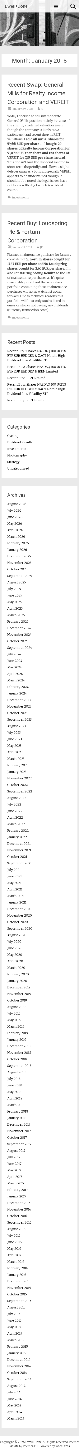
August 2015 (16, 1307)
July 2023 (14, 732)
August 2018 (16, 1072)
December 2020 (19, 909)
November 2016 (19, 1209)
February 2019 (17, 1033)
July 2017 (13, 1157)
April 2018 (14, 1098)
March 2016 (15, 1262)
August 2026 (16, 504)
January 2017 (16, 1196)
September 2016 (19, 1222)
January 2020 (17, 981)
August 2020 (16, 935)
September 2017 (19, 1144)
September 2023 (19, 719)
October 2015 (17, 1294)
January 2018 (16, 1118)
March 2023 (16, 759)
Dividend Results (20, 442)
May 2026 (14, 523)
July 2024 (14, 654)
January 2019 (16, 1039)
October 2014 (17, 1373)
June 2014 (14, 1399)
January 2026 (17, 550)
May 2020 (14, 955)
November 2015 (19, 1288)
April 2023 (14, 752)
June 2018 (14, 1085)
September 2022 (19, 791)
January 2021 (16, 902)
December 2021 (19, 843)
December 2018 (18, 1046)
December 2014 (18, 1360)
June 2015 (14, 1320)
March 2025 (16, 615)
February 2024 (18, 687)
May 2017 (14, 1170)
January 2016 (16, 1275)
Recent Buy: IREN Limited (26, 378)
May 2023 (14, 746)
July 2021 (14, 870)
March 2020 (16, 968)
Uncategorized (18, 468)
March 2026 (16, 536)
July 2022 (14, 804)
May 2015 (14, 1327)
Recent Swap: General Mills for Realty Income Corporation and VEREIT (38, 93)
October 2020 (17, 922)
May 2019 (14, 1020)
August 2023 (16, 726)
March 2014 (15, 1418)
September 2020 (19, 928)
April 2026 (15, 530)
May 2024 (14, 667)
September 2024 (19, 648)
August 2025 (16, 582)
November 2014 (19, 1366)
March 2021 (16, 896)
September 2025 (19, 576)
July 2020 (14, 941)
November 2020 (19, 915)
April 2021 (14, 889)
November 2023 (19, 706)
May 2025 (14, 602)
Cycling (13, 436)
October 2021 (17, 857)
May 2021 (14, 883)
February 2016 (17, 1268)
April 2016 (14, 1255)
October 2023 (17, 713)
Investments (20, 197)
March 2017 (15, 1183)
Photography (17, 455)
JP (42, 108)
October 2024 (17, 641)
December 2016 (18, 1203)
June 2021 (14, 876)
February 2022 (18, 830)
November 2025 (19, 563)
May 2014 (14, 1405)
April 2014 (14, 1412)
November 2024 (19, 634)
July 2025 (14, 589)
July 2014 (14, 1392)
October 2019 (17, 1000)
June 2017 (14, 1164)
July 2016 (14, 1235)
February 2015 (17, 1346)
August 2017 (16, 1150)
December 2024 (19, 628)
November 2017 (19, 1131)
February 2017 (17, 1190)
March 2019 (15, 1026)
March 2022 (16, 824)
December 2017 (18, 1124)
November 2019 (19, 994)
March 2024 (16, 680)
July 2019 (14, 1013)
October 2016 (17, 1216)
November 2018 (19, 1053)
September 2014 (19, 1379)
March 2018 (15, 1105)
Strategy (13, 462)
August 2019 (16, 1007)
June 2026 (14, 517)
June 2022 (14, 811)
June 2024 (14, 661)
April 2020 (15, 961)
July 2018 (14, 1079)
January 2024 (17, 693)
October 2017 (17, 1137)
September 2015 (19, 1301)
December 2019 (18, 987)
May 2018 (14, 1092)
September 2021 (19, 863)
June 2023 (14, 739)
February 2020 (18, 974)
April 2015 (14, 1333)
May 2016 (14, 1248)
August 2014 (16, 1386)
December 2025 (19, 556)
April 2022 (15, 817)
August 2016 (16, 1229)
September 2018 (19, 1066)
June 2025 (14, 595)
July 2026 (14, 510)
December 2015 (18, 1281)
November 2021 (19, 850)
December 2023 (19, 700)
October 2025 (17, 569)
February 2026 (18, 543)
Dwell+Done (16, 6)
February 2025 (17, 621)
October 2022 (17, 785)
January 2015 (16, 1353)
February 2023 (17, 765)
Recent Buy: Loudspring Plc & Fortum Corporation (37, 232)
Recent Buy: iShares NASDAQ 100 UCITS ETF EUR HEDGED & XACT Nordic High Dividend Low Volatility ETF (36, 355)
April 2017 (14, 1177)
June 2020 (14, 948)
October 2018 (17, 1059)
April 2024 (15, 674)
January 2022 (17, 837)
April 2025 (15, 608)
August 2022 (16, 798)
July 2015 (13, 1314)
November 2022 (19, 778)
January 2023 (16, 772)
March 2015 (15, 1340)
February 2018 (17, 1111)
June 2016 (14, 1242)
